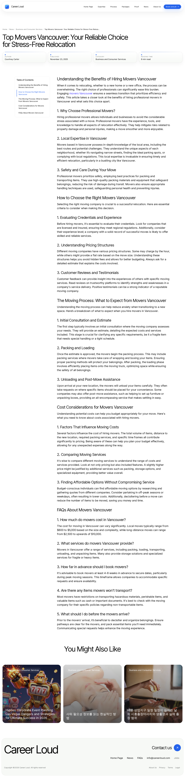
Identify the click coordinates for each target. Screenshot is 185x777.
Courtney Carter (12, 59)
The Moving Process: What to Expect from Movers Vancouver (33, 100)
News (11, 29)
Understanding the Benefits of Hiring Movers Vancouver (33, 86)
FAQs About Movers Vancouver (31, 113)
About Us (153, 767)
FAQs (140, 758)
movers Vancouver (80, 93)
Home (5, 29)
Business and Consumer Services (29, 29)
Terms (170, 767)
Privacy (162, 767)
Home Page (116, 758)
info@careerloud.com (158, 758)
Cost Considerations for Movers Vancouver (31, 107)
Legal (177, 767)
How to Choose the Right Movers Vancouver (31, 93)
